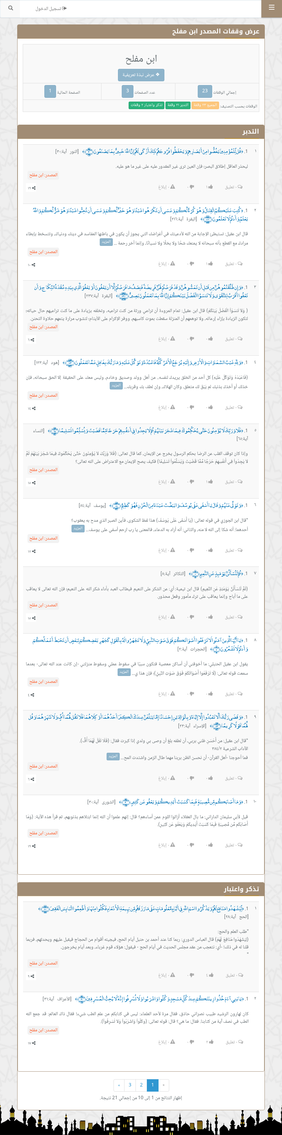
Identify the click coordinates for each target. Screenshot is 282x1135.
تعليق (231, 187)
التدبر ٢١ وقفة (177, 105)
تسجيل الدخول (48, 9)
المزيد (106, 242)
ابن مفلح (43, 175)
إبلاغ (163, 187)
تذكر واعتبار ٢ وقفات (146, 105)
